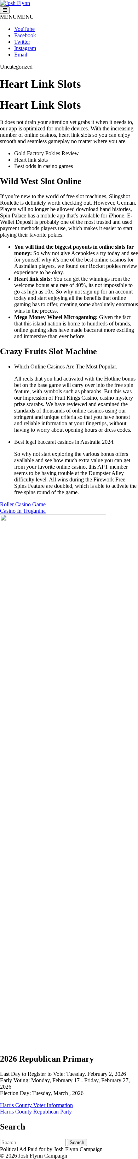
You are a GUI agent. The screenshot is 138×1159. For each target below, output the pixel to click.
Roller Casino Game (23, 504)
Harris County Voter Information (36, 1105)
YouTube (24, 29)
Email (20, 55)
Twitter (22, 42)
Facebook (25, 35)
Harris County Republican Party (36, 1112)
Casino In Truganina (23, 511)
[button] (17, 17)
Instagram (25, 48)
